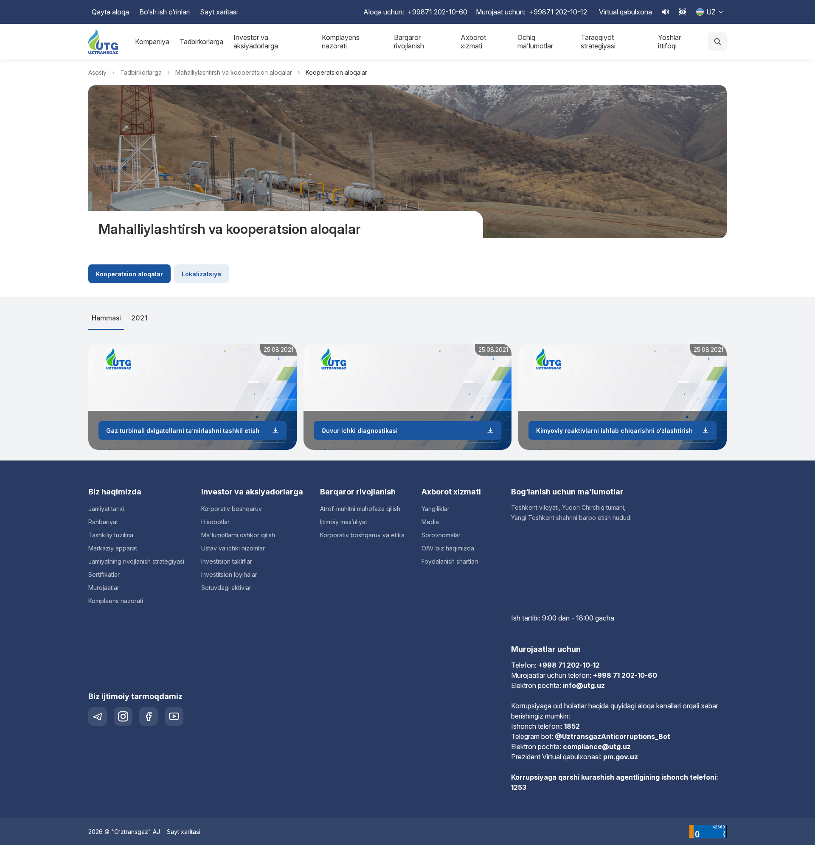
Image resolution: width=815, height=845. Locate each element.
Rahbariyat (103, 521)
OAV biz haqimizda (448, 548)
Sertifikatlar (104, 574)
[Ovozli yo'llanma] (665, 12)
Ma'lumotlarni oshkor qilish (238, 535)
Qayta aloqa (110, 12)
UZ (711, 12)
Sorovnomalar (441, 535)
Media (430, 521)
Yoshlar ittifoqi (669, 41)
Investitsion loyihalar (229, 574)
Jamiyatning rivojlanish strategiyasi (136, 561)
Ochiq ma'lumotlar (535, 41)
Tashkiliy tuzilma (110, 535)
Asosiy (97, 72)
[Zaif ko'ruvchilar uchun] (682, 12)
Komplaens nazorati (115, 600)
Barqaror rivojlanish (409, 41)
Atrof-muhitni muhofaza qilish (360, 508)
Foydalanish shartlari (450, 561)
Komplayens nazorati (341, 41)
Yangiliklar (436, 508)
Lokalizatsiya (201, 274)
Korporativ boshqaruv (231, 508)
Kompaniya (152, 41)
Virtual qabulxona (625, 12)
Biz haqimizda (114, 491)
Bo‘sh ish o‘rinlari (164, 12)
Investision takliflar (226, 561)
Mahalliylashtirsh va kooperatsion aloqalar (233, 72)
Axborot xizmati (473, 41)
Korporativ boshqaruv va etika (362, 535)
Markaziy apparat (112, 548)
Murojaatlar (103, 587)
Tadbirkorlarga (201, 41)
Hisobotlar (215, 521)
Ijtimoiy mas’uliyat (343, 521)
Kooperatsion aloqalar (129, 274)
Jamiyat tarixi (106, 508)
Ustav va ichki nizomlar (233, 548)
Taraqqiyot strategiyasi (598, 41)
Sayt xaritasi (219, 12)
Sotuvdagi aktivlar (226, 587)
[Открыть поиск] (717, 41)
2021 (139, 318)
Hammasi (106, 318)
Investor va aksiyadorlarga (255, 41)
